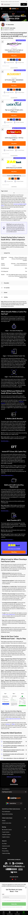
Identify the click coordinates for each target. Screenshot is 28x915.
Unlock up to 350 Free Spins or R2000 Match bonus (14, 51)
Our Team (4, 843)
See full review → (5, 441)
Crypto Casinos (5, 832)
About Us (4, 840)
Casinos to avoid (6, 846)
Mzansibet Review (14, 97)
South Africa (11, 11)
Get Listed (4, 848)
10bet (13, 724)
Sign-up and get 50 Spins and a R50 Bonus (14, 110)
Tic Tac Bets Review (14, 155)
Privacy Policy (5, 850)
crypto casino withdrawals (8, 614)
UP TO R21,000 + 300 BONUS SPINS (14, 81)
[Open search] (26, 8)
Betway (8, 724)
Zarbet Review (14, 186)
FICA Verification (6, 811)
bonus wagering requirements (13, 718)
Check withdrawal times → (7, 475)
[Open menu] (1, 8)
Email (3, 894)
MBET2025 (13, 175)
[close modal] (25, 887)
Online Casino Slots (6, 823)
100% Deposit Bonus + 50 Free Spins (14, 138)
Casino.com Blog (6, 853)
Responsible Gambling (7, 814)
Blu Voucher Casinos (7, 829)
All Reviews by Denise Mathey (14, 776)
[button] (14, 253)
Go (24, 4)
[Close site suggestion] (26, 2)
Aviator (4, 820)
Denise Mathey (11, 24)
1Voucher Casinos (6, 834)
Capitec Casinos (6, 837)
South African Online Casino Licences (11, 809)
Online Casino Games (7, 818)
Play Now (14, 552)
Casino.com (3, 11)
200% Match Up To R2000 (14, 167)
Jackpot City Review (14, 67)
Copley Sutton (12, 28)
